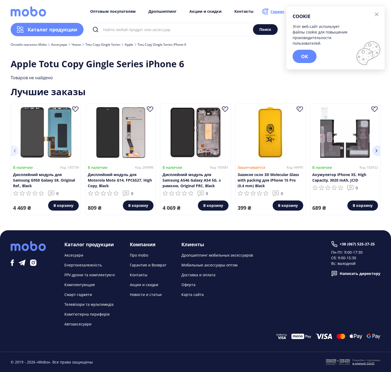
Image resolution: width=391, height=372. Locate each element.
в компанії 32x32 (363, 363)
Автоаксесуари (77, 324)
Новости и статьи (146, 294)
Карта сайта (192, 294)
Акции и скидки (205, 11)
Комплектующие (79, 284)
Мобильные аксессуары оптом (209, 264)
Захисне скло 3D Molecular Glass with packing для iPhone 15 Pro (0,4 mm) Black (268, 180)
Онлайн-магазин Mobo (29, 44)
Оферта (188, 284)
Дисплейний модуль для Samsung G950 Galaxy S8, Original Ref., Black (44, 180)
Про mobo (139, 255)
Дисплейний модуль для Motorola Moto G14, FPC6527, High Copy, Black (120, 180)
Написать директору (360, 273)
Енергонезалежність (83, 264)
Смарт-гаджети (78, 294)
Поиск (265, 29)
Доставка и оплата (198, 274)
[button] (15, 150)
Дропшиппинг (162, 11)
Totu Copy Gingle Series (102, 44)
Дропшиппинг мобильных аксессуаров (217, 255)
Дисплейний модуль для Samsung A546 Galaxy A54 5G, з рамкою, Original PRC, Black (192, 180)
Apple (129, 44)
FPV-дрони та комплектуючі (89, 274)
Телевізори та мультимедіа (89, 304)
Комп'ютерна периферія (87, 314)
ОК (304, 56)
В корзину (63, 205)
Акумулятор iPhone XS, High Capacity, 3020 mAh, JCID (339, 177)
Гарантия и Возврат (148, 264)
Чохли (76, 44)
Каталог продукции (52, 29)
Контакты (243, 11)
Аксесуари (59, 44)
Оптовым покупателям (113, 11)
